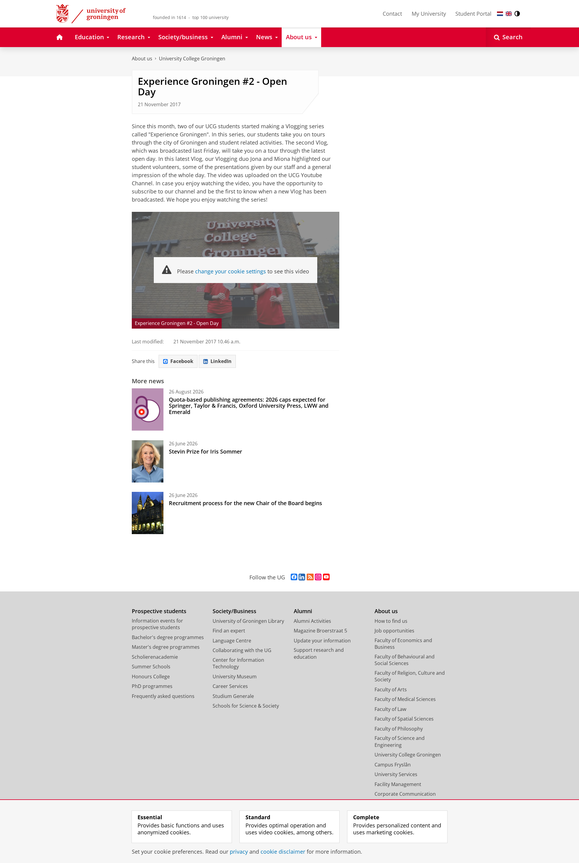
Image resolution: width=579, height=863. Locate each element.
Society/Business (234, 611)
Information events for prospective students (157, 624)
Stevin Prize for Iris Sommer (205, 451)
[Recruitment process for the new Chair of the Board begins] (147, 513)
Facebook (181, 361)
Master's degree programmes (166, 647)
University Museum (235, 676)
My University (429, 13)
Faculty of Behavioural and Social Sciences (405, 660)
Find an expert (229, 630)
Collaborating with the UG (242, 650)
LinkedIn (221, 361)
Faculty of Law (390, 709)
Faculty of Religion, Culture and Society (410, 676)
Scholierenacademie (155, 657)
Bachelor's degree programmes (168, 637)
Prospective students (159, 611)
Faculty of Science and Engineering (400, 741)
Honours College (151, 676)
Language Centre (232, 640)
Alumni (303, 611)
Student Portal (473, 13)
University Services (396, 774)
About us (142, 58)
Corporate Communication (405, 794)
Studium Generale (233, 696)
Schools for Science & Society (246, 705)
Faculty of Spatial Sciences (404, 718)
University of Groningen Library (248, 621)
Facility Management (398, 784)
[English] (509, 13)
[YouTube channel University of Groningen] (326, 577)
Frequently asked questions (163, 696)
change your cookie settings (230, 271)
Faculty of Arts (391, 689)
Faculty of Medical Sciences (405, 699)
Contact (392, 13)
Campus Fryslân (393, 764)
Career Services (230, 686)
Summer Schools (151, 666)
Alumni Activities (312, 621)
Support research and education (319, 653)
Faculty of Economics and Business (403, 644)
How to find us (391, 621)
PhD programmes (152, 686)
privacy (239, 851)
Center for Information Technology (238, 663)
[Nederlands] (500, 13)
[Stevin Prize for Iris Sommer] (147, 461)
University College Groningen (192, 58)
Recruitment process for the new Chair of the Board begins (245, 503)
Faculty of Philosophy (399, 728)
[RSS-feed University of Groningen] (310, 577)
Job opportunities (394, 630)
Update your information (322, 640)
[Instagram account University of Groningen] (318, 577)
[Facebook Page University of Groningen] (294, 577)
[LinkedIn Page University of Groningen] (302, 577)
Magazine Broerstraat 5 (320, 630)
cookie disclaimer (283, 851)
